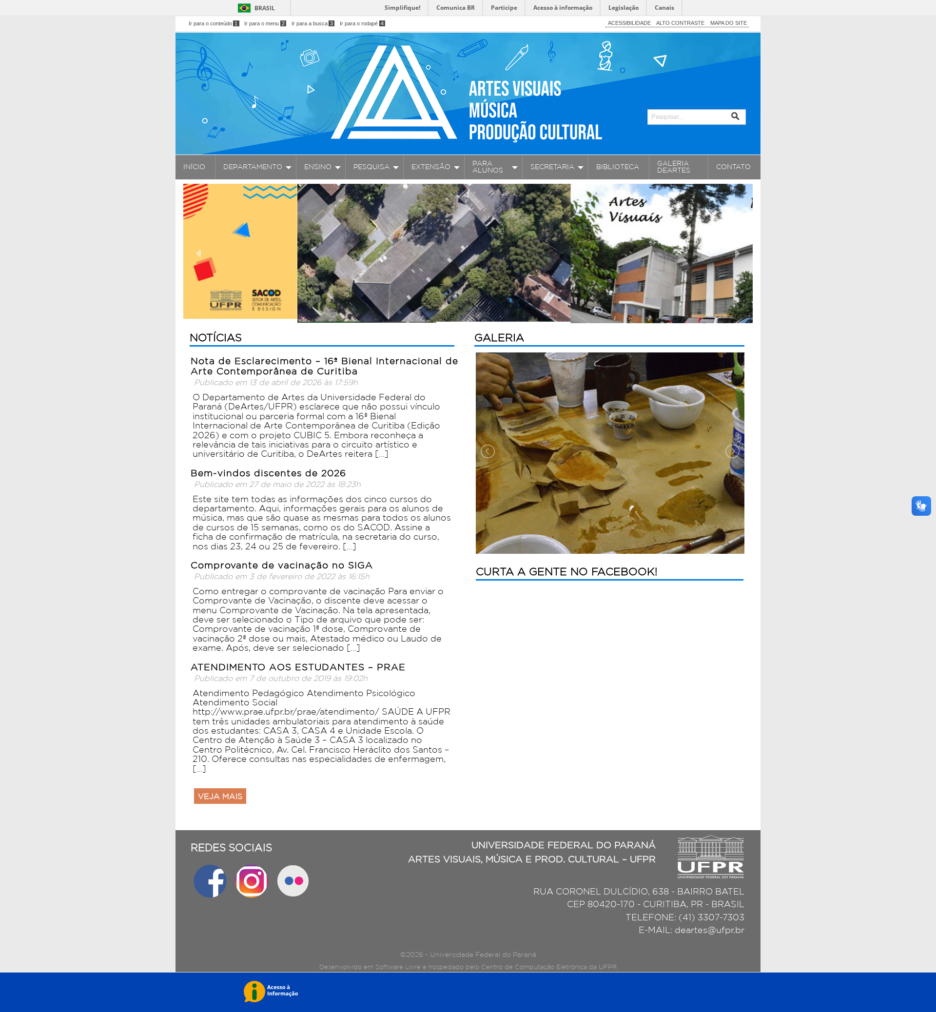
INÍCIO (194, 167)
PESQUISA (371, 167)
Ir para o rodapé (362, 23)
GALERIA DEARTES (673, 166)
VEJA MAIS (220, 796)
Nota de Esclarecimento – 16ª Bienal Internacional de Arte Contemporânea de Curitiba (324, 365)
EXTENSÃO (430, 167)
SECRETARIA (552, 167)
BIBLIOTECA (617, 167)
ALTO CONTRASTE (680, 23)
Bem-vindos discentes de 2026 (268, 472)
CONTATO (733, 167)
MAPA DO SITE (728, 23)
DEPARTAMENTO (252, 167)
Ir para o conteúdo (213, 23)
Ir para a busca (312, 23)
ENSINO (318, 167)
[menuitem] (195, 167)
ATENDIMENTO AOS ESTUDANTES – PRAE (298, 667)
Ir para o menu (264, 23)
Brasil (264, 8)
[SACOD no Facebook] (211, 880)
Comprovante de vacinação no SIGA (282, 565)
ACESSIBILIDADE (629, 23)
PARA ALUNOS (487, 166)
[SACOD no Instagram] (252, 880)
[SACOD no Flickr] (292, 880)
